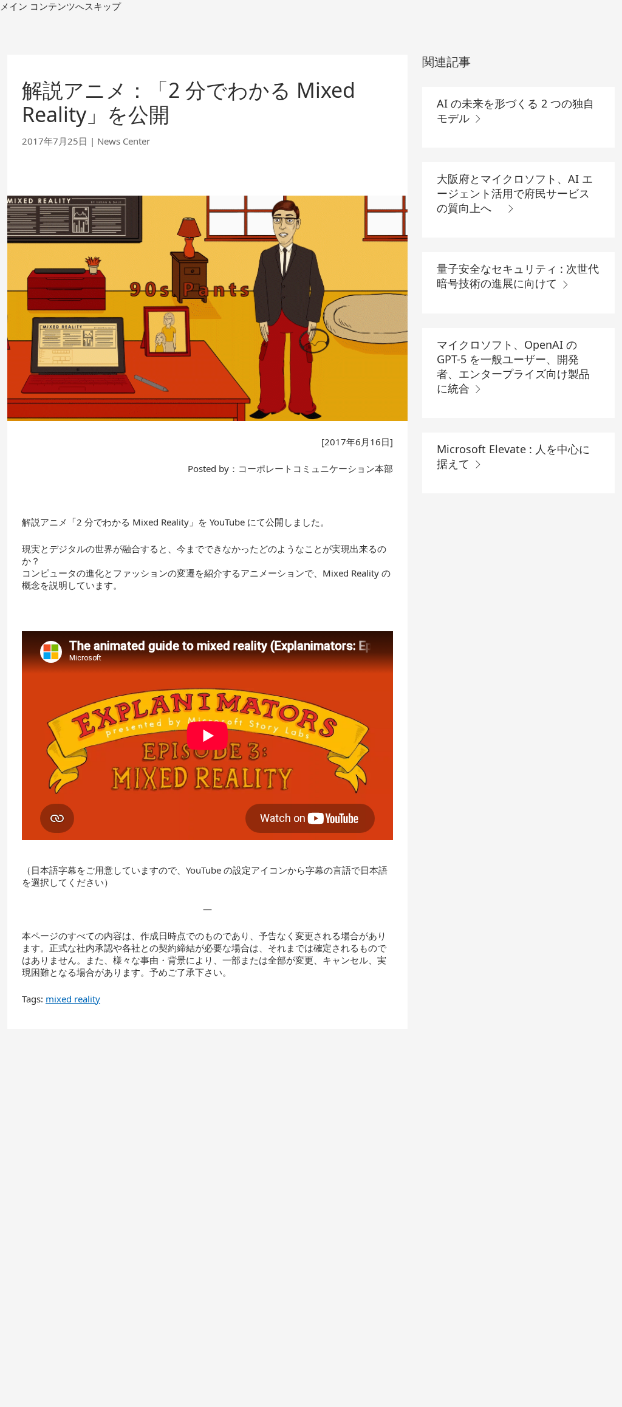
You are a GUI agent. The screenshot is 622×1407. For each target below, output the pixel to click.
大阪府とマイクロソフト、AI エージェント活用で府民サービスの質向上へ (515, 193)
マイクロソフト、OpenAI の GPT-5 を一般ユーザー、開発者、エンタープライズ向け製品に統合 (513, 366)
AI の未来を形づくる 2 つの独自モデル (515, 110)
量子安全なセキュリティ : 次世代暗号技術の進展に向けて (518, 275)
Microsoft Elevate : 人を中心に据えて (513, 456)
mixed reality (73, 999)
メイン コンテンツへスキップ (60, 6)
